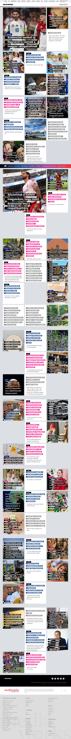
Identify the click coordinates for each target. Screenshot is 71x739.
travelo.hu (28, 732)
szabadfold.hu (29, 702)
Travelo (33, 1)
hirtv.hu (27, 704)
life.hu (49, 713)
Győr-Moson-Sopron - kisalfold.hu (10, 712)
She (42, 1)
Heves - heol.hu (6, 715)
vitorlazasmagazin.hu (53, 698)
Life (9, 1)
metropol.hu (51, 711)
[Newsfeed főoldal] (8, 679)
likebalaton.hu (29, 727)
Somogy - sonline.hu (7, 722)
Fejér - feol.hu (6, 710)
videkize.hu (50, 699)
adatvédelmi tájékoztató (35, 682)
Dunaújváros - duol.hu (7, 709)
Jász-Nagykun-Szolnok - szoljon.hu (10, 717)
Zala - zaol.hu (6, 730)
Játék (57, 1)
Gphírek (38, 1)
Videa (19, 1)
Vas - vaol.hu (5, 727)
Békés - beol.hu (6, 704)
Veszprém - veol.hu (7, 728)
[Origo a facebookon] (52, 679)
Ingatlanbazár (52, 1)
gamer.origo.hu (29, 726)
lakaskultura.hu (29, 724)
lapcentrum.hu (51, 726)
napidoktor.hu (28, 729)
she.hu (49, 715)
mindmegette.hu (29, 731)
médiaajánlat (64, 682)
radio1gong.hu (51, 733)
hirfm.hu (50, 735)
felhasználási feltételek (45, 682)
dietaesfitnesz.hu (29, 734)
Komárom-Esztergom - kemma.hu (10, 719)
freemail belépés (63, 4)
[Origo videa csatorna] (61, 679)
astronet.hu (28, 721)
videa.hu (50, 725)
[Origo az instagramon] (58, 679)
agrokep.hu (28, 714)
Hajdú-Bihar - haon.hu (7, 714)
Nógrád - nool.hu (6, 720)
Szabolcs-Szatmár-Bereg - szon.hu (10, 723)
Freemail (28, 1)
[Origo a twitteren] (55, 679)
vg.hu (27, 712)
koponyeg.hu (51, 723)
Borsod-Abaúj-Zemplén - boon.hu (10, 705)
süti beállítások (53, 682)
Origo (5, 1)
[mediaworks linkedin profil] (65, 690)
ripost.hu (50, 710)
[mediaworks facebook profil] (61, 690)
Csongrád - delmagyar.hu (8, 707)
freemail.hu (50, 721)
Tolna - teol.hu (6, 725)
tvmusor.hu (50, 701)
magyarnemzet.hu (29, 700)
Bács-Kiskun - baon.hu (8, 700)
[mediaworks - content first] (12, 690)
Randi (46, 1)
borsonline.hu (51, 708)
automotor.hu (28, 722)
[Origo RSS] (63, 679)
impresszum (59, 682)
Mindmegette (13, 1)
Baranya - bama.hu (7, 702)
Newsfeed (23, 1)
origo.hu (27, 705)
